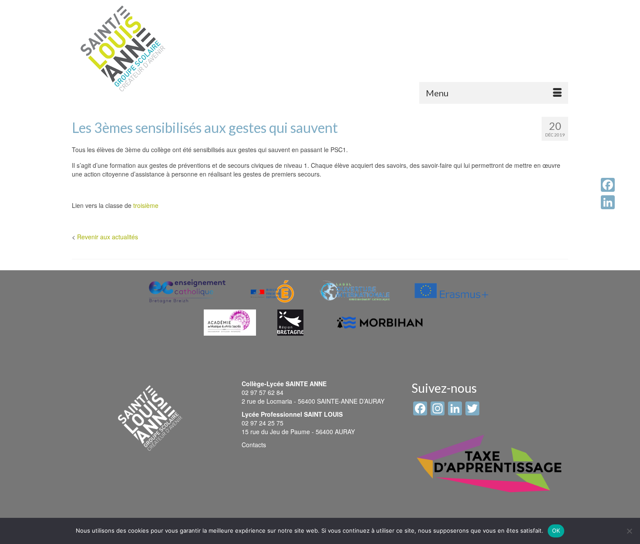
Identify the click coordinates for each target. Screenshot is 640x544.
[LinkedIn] (607, 202)
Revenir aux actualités (107, 236)
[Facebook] (607, 185)
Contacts (254, 444)
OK (556, 530)
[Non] (629, 531)
